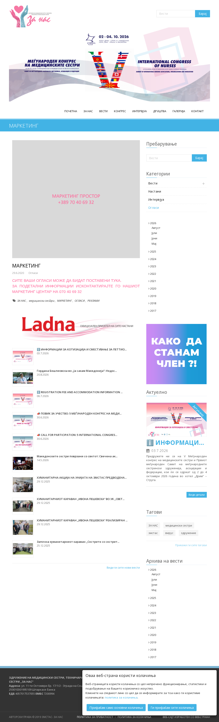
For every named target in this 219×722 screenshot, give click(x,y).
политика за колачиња (121, 697)
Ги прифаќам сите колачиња (172, 707)
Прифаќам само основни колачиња (116, 707)
